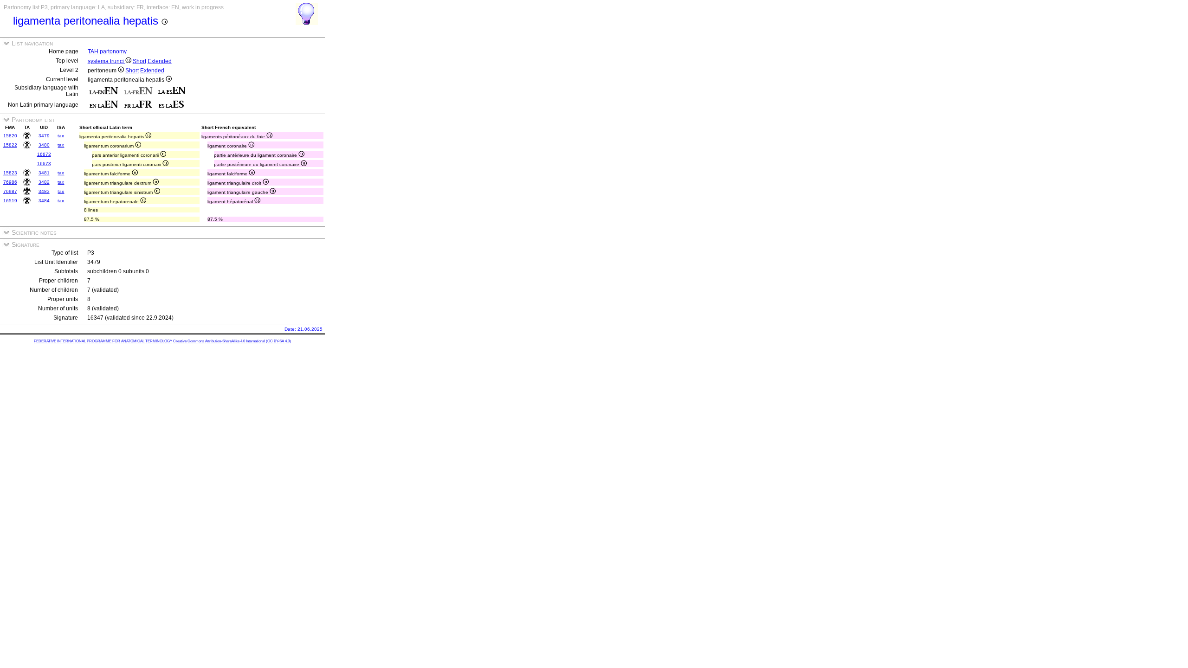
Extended (160, 61)
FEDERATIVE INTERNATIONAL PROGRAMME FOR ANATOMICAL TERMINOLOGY (103, 341)
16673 (44, 163)
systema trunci (106, 61)
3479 (44, 135)
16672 (44, 154)
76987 (10, 191)
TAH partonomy (107, 51)
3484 (44, 200)
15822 (10, 145)
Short (139, 61)
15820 (10, 135)
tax (61, 135)
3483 (44, 191)
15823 (10, 172)
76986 (10, 182)
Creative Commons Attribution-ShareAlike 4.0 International (219, 341)
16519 (10, 200)
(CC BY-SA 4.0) (278, 341)
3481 (44, 172)
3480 (44, 145)
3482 (44, 182)
